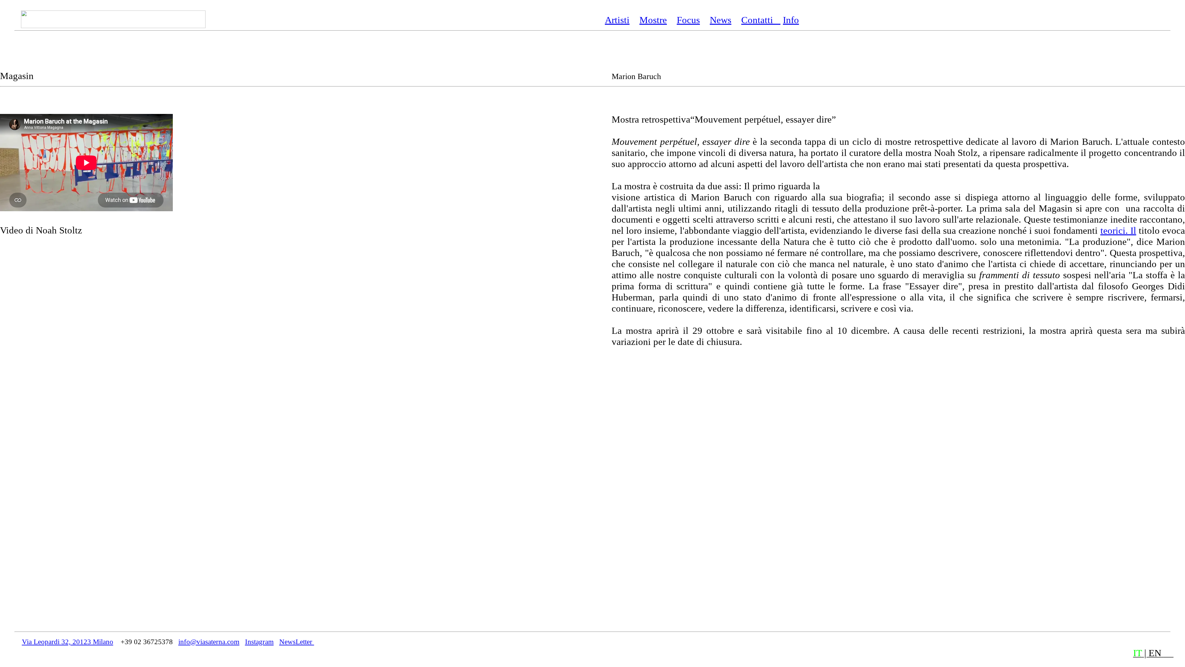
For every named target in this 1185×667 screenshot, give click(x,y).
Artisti (617, 20)
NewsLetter (296, 642)
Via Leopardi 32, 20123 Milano (67, 642)
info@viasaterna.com (208, 642)
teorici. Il (1118, 230)
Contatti (760, 20)
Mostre (653, 20)
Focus (688, 20)
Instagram (259, 642)
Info (791, 20)
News (720, 20)
